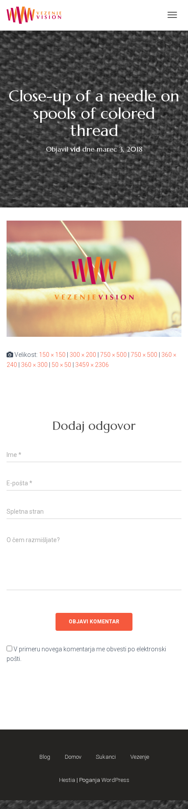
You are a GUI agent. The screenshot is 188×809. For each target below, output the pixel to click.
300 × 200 (83, 354)
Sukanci (106, 757)
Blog (44, 757)
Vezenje (139, 757)
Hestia (67, 780)
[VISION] (34, 15)
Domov (73, 757)
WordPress (115, 780)
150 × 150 (52, 354)
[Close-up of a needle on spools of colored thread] (94, 278)
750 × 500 (113, 354)
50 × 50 (61, 364)
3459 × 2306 (92, 364)
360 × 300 (34, 364)
